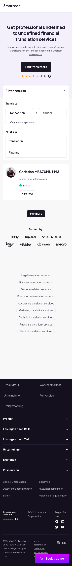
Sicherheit (44, 482)
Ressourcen (11, 470)
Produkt (8, 419)
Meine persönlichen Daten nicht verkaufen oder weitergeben (41, 549)
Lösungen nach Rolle (16, 429)
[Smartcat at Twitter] (57, 527)
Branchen (9, 459)
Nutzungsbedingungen (51, 488)
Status (6, 495)
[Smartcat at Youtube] (62, 527)
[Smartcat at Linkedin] (62, 521)
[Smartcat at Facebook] (57, 521)
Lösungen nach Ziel (16, 439)
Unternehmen (12, 449)
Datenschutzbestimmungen (17, 488)
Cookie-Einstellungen (14, 482)
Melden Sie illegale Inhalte (53, 495)
